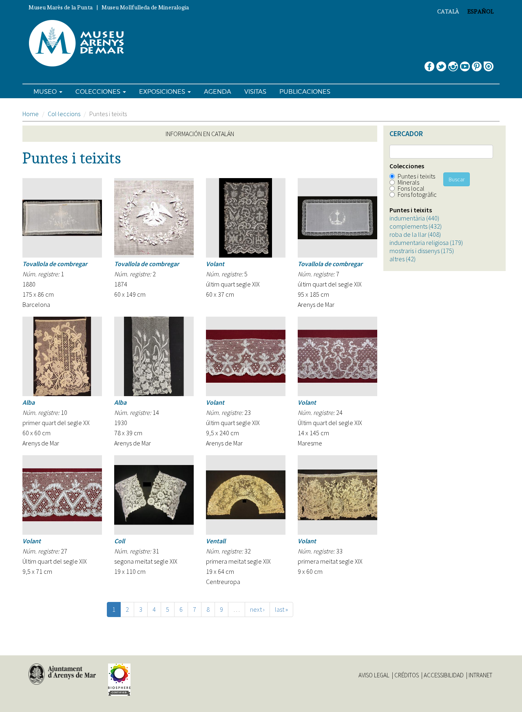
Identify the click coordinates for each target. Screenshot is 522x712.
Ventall (216, 541)
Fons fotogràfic (417, 194)
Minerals (408, 182)
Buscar (456, 179)
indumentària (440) (414, 218)
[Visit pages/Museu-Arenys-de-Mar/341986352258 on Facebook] (429, 63)
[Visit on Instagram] (453, 63)
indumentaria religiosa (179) (426, 242)
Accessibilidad (444, 675)
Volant (215, 264)
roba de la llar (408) (415, 234)
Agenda (217, 91)
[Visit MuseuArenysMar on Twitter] (441, 63)
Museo (45, 91)
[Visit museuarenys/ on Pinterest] (477, 63)
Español (480, 11)
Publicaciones (304, 91)
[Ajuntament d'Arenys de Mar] (62, 674)
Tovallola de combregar (54, 264)
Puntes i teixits (416, 176)
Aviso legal (373, 675)
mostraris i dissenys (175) (421, 251)
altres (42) (402, 259)
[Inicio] (80, 44)
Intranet (480, 675)
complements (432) (415, 226)
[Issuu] (488, 63)
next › (257, 609)
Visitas (255, 91)
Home (30, 114)
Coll (119, 541)
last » (281, 609)
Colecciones (98, 91)
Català (448, 11)
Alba (28, 402)
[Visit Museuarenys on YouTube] (465, 63)
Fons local (411, 188)
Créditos (406, 675)
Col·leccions (64, 114)
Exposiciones (163, 91)
